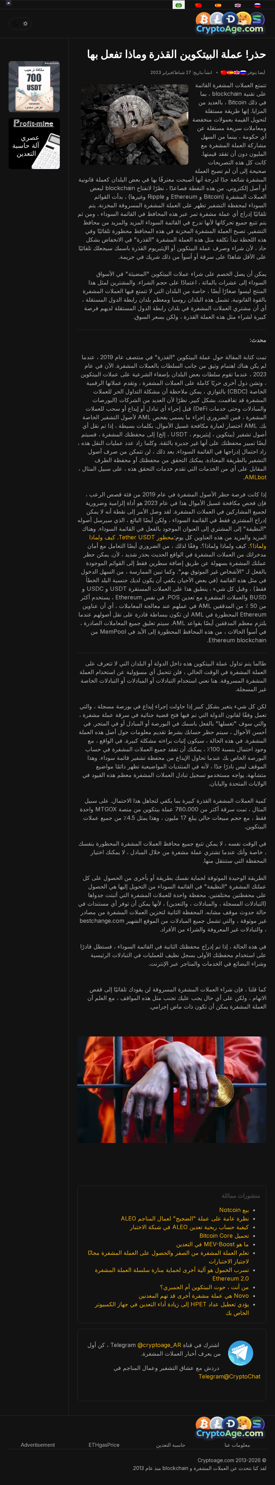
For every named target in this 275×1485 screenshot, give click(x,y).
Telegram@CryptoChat (229, 1376)
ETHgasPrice (104, 1445)
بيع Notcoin (234, 1209)
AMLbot (255, 477)
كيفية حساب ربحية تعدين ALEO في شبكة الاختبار (189, 1227)
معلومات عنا (237, 1445)
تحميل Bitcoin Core (224, 1235)
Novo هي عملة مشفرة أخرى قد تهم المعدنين (194, 1295)
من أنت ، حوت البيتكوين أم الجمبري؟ (204, 1287)
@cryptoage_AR (159, 1344)
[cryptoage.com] (230, 22)
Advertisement (38, 1445)
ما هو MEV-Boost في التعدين (212, 1244)
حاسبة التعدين (170, 1445)
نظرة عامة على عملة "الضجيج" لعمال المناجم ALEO (185, 1218)
